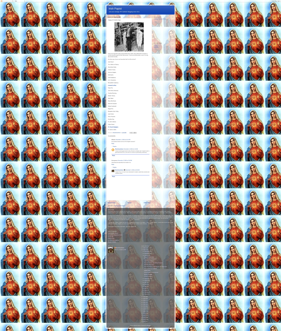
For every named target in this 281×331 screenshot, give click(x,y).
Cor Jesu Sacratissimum (113, 240)
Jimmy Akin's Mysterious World (115, 235)
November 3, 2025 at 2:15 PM (125, 160)
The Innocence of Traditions (150, 268)
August (146, 280)
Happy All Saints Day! (149, 257)
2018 (144, 308)
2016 (144, 311)
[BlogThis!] (131, 132)
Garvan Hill (110, 236)
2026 (144, 247)
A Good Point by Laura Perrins (151, 272)
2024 (144, 296)
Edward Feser (111, 238)
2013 (144, 317)
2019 (144, 306)
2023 (144, 298)
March (146, 290)
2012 (144, 319)
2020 (144, 304)
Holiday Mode (147, 270)
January (146, 294)
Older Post (147, 203)
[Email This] (130, 132)
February (146, 292)
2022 (144, 300)
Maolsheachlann (119, 149)
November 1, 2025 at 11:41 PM (123, 139)
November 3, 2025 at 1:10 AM (131, 149)
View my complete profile (120, 249)
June (145, 284)
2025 (144, 249)
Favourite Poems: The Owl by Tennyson (153, 262)
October (146, 255)
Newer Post (111, 203)
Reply (113, 143)
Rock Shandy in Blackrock (150, 259)
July (145, 282)
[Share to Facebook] (134, 132)
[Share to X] (133, 132)
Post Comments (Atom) (119, 205)
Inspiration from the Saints (160, 19)
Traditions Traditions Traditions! (156, 46)
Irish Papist (115, 8)
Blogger (149, 325)
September (147, 278)
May (145, 286)
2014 (144, 315)
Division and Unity (148, 274)
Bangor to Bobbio (112, 242)
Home (129, 203)
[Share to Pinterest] (136, 132)
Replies (114, 146)
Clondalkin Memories (149, 264)
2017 (144, 310)
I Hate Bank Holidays (149, 260)
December (147, 251)
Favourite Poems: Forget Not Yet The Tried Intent (155, 266)
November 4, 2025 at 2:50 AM (133, 170)
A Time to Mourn (148, 276)
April (145, 288)
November (147, 253)
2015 (144, 313)
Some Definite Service (113, 233)
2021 (144, 302)
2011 (144, 321)
